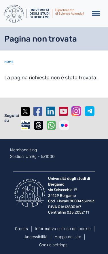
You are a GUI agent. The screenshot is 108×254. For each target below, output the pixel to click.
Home (9, 62)
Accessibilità (36, 236)
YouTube (63, 111)
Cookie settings (53, 244)
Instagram (76, 111)
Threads (38, 125)
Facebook (38, 111)
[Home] (44, 13)
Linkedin (50, 111)
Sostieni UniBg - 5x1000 (32, 156)
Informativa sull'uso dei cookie (63, 228)
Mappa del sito (67, 236)
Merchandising (23, 150)
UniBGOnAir (26, 125)
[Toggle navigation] (96, 13)
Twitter (25, 111)
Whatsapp (51, 125)
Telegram (89, 111)
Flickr (64, 125)
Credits (21, 228)
